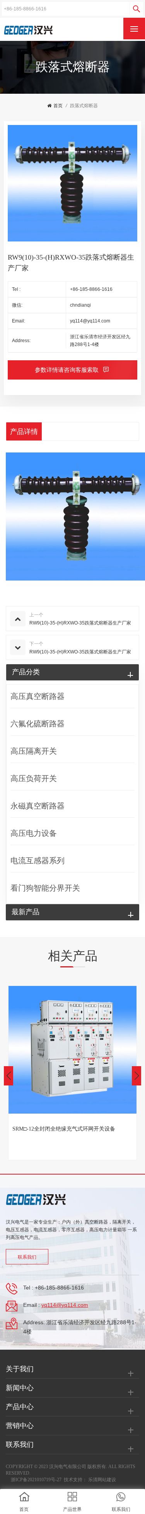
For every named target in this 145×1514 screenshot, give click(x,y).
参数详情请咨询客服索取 (67, 370)
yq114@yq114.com (90, 321)
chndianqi (80, 305)
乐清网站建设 (102, 1479)
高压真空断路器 (37, 696)
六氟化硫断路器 (37, 723)
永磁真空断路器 (37, 806)
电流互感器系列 (37, 860)
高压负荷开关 (33, 778)
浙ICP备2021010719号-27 (36, 1479)
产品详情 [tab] (24, 431)
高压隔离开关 (33, 751)
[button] (136, 1075)
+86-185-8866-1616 (91, 289)
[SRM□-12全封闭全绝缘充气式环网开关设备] (72, 1050)
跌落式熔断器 (84, 105)
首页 (58, 105)
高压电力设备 (33, 833)
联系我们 (27, 1257)
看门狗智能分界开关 (45, 888)
